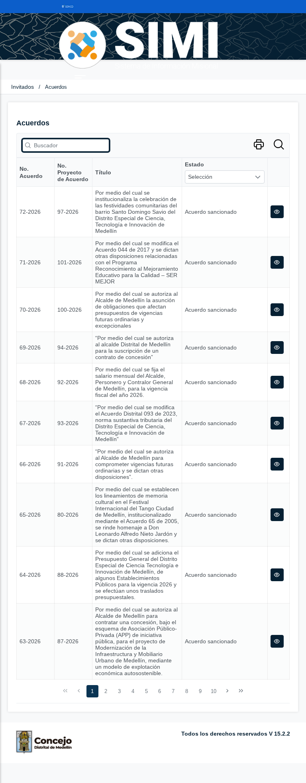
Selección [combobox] (200, 177)
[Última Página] (241, 691)
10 (213, 691)
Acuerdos (56, 87)
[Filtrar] (279, 145)
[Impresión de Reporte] (259, 145)
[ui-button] (277, 211)
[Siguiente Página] (227, 691)
